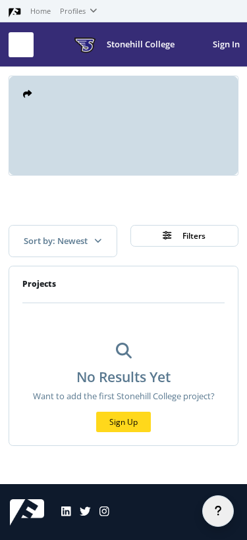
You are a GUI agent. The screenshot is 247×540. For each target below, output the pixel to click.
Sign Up (123, 422)
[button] (27, 94)
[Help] (218, 511)
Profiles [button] (74, 11)
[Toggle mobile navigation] (21, 44)
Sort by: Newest (57, 241)
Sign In (226, 44)
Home (40, 11)
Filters (193, 236)
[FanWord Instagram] (100, 512)
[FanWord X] (81, 512)
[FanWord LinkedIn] (62, 512)
